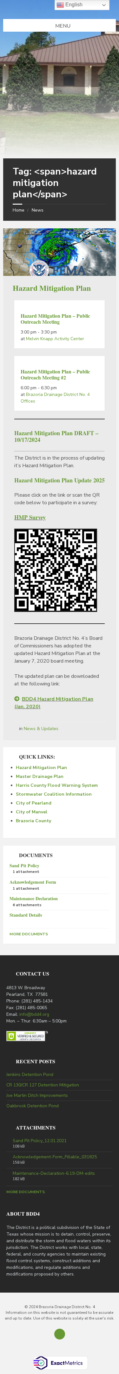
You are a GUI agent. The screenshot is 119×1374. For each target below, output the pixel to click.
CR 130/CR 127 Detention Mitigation (42, 1085)
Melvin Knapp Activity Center (55, 339)
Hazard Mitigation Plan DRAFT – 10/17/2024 (56, 436)
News (37, 210)
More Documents (29, 934)
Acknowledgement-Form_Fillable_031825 (55, 1157)
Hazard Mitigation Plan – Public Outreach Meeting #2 (55, 374)
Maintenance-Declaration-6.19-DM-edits (54, 1173)
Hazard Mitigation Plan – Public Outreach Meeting (55, 318)
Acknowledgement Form (33, 882)
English (73, 4)
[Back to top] (59, 1334)
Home (18, 210)
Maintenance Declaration (34, 898)
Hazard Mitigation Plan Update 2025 (59, 480)
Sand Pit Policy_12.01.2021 (40, 1141)
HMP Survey (30, 517)
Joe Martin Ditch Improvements (37, 1095)
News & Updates (41, 729)
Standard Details (26, 915)
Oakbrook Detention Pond (32, 1106)
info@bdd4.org (34, 1014)
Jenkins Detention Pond (29, 1075)
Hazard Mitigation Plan (52, 287)
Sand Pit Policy (24, 865)
